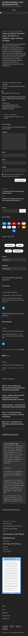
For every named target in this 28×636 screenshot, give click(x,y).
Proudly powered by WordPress (17, 632)
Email (4, 159)
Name (4, 152)
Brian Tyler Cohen (7, 523)
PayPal (8, 251)
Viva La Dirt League (7, 551)
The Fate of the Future (12, 543)
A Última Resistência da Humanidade (9, 521)
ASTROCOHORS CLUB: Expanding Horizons (13, 331)
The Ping (4, 328)
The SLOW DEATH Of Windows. (10, 292)
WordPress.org (5, 618)
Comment (5, 132)
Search (4, 207)
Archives (4, 256)
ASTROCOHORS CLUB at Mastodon (11, 509)
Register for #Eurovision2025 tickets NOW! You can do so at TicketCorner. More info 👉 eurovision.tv (13, 397)
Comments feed (6, 615)
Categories (5, 265)
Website (4, 167)
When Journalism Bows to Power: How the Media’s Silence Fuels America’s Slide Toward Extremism (13, 300)
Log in (3, 609)
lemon (4, 412)
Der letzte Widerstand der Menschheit (12, 526)
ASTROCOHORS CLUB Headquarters (12, 3)
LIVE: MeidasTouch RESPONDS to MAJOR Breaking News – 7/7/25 (13, 424)
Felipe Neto (5, 530)
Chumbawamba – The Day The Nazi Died (12, 295)
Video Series (13, 114)
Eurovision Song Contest (10, 529)
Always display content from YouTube (11, 93)
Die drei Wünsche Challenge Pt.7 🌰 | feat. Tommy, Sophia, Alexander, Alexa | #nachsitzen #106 (13, 335)
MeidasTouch (9, 537)
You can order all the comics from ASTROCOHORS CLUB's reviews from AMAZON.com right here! (11, 106)
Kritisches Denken (9, 116)
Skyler (4, 385)
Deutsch (6, 114)
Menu (14, 10)
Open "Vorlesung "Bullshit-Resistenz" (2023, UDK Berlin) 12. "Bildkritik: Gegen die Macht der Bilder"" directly (14, 98)
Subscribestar (9, 245)
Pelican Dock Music (7, 405)
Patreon (20, 245)
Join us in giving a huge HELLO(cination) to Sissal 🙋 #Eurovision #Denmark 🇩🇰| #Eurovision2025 (13, 388)
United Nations (6, 549)
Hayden (4, 395)
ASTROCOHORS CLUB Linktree (10, 434)
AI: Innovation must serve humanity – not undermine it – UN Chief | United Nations (13, 414)
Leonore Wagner (18, 31)
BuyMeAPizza (18, 251)
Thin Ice (5, 547)
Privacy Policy (5, 632)
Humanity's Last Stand (13, 533)
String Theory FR (6, 540)
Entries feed (5, 612)
